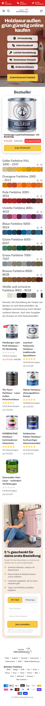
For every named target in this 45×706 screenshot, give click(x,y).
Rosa (35, 669)
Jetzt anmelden (22, 624)
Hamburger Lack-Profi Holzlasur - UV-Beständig (11, 345)
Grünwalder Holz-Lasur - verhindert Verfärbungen (11, 480)
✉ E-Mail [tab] (15, 600)
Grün (15, 673)
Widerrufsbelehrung (31, 661)
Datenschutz (10, 661)
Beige (15, 669)
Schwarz (30, 676)
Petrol (29, 673)
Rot (28, 669)
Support (15, 658)
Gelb (22, 669)
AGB (19, 661)
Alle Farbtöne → (22, 679)
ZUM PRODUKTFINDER (22, 77)
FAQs (7, 658)
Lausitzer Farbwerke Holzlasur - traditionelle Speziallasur (29, 349)
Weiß (8, 669)
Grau (12, 676)
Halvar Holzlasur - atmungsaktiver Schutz (32, 393)
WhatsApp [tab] (30, 600)
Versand (24, 658)
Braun (7, 673)
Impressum (34, 658)
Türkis (22, 673)
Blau (36, 673)
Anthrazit (20, 676)
